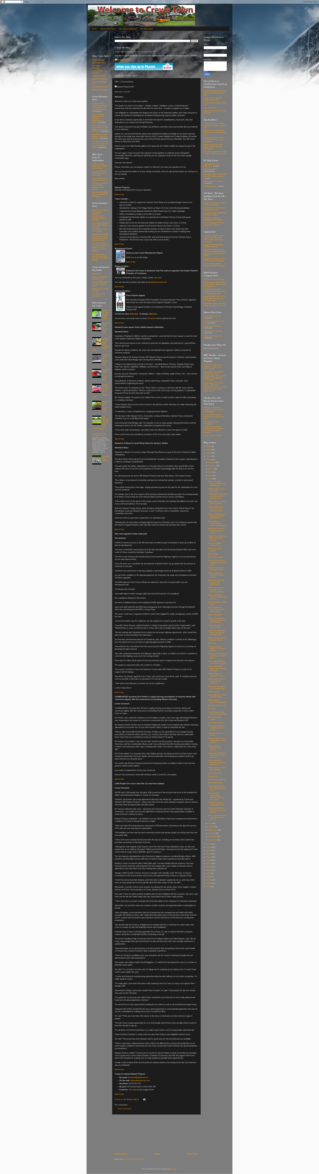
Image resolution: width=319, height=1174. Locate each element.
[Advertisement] (156, 1133)
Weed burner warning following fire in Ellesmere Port (214, 417)
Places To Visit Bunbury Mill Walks (105, 314)
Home (94, 28)
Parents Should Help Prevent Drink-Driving (217, 713)
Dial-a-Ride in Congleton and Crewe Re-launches (216, 523)
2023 (208, 877)
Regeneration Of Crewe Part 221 (105, 375)
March (211, 469)
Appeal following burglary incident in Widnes (214, 246)
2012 (208, 459)
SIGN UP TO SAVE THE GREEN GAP (216, 804)
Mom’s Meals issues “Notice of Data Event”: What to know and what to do (215, 284)
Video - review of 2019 (212, 436)
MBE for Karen (214, 692)
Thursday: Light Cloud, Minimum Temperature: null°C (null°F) (213, 367)
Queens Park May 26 (212, 326)
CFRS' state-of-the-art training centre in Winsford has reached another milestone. (214, 430)
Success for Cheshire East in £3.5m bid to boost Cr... (217, 755)
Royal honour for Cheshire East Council (214, 748)
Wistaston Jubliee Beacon (215, 549)
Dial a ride (212, 643)
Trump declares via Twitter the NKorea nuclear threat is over (215, 125)
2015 (208, 850)
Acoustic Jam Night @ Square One (99, 278)
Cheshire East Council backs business (216, 502)
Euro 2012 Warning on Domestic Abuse (217, 639)
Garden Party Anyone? (217, 779)
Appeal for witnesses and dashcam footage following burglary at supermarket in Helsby (214, 253)
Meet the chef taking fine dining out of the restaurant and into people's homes (100, 237)
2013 (208, 844)
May (210, 475)
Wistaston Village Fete (217, 705)
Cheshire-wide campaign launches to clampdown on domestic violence (100, 107)
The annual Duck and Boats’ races (99, 434)
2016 (208, 854)
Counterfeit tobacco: (216, 723)
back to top (119, 194)
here (154, 52)
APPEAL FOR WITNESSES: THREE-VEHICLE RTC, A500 (216, 796)
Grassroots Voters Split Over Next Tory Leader (215, 214)
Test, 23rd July (209, 108)
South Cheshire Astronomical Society (217, 701)
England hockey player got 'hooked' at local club (99, 166)
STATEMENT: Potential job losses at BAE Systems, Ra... (217, 496)
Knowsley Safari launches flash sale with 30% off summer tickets (100, 257)
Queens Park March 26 (213, 336)
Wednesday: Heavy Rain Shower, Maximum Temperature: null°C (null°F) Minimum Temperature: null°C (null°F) (215, 376)
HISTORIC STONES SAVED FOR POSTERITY (216, 582)
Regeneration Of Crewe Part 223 (105, 407)
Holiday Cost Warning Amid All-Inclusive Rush (214, 204)
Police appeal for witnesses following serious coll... (216, 762)
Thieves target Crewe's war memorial (217, 769)
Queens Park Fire (215, 773)
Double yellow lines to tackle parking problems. (216, 681)
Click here (133, 1090)
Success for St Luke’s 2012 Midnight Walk (216, 687)
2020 (208, 867)
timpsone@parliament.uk (138, 1077)
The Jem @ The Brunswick (98, 295)
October (211, 833)
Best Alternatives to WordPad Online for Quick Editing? (215, 175)
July (210, 823)
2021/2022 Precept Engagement (211, 423)
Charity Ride (213, 776)
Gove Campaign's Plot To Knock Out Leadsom (214, 224)
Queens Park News (108, 28)
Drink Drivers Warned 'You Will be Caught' (217, 662)
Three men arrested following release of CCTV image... (216, 620)
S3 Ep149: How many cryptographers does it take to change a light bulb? (214, 291)
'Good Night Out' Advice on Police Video (217, 696)
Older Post (192, 1154)
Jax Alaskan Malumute (97, 67)
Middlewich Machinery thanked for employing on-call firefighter (214, 410)
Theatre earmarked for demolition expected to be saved (100, 186)
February (212, 466)
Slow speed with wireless (213, 181)
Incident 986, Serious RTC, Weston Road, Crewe (217, 788)
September (213, 830)
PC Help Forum (147, 28)
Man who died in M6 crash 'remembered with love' (100, 194)
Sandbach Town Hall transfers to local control (216, 531)
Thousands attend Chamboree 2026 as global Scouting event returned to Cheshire (100, 247)
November (212, 836)
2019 (208, 863)
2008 (208, 446)
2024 (208, 880)
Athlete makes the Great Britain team (216, 675)
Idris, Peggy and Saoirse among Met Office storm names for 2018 (100, 129)
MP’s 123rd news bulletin (215, 718)
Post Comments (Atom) (134, 1159)
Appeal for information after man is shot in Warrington (214, 260)
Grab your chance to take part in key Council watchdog (216, 590)
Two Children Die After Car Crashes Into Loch (214, 209)
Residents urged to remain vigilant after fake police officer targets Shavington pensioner (214, 239)
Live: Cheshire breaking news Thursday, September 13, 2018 (98, 118)
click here (158, 278)
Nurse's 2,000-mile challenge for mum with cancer (99, 173)
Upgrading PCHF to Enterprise (211, 165)
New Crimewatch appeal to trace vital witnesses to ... (216, 484)
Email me (152, 318)
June (210, 479)
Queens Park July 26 (105, 458)
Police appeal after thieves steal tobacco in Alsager (217, 668)
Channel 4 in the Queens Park (214, 626)
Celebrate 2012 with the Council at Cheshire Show (217, 656)
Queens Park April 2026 (213, 331)
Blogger (174, 1169)
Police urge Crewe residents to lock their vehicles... (217, 597)
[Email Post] (144, 1099)
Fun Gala (211, 709)
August (211, 827)
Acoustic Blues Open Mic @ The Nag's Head (100, 284)
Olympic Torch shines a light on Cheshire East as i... (217, 538)
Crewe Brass (213, 554)
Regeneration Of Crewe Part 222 (105, 328)
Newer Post (121, 1154)
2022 (208, 873)
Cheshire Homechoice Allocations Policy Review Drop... (216, 516)
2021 (208, 870)
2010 (208, 453)
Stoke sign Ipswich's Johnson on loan (100, 179)
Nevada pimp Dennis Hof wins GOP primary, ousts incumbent (213, 140)
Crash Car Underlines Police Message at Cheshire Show (216, 633)
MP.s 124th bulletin (215, 783)
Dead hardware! (210, 186)
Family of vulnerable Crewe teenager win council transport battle (100, 145)
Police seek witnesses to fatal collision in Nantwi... (216, 728)
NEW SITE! (96, 274)
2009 (208, 450)
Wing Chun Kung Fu (100, 90)
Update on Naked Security (214, 279)
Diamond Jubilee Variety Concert (215, 544)
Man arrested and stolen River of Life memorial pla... (216, 609)
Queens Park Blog (99, 79)
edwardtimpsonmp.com (157, 282)
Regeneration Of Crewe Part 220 (105, 360)
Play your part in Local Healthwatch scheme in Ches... (217, 740)
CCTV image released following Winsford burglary (214, 265)
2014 (208, 847)
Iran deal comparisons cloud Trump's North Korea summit (215, 152)
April (210, 472)
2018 (208, 860)
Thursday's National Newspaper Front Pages (213, 219)
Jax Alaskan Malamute (128, 28)
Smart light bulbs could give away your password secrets (215, 304)
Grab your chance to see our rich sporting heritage (217, 810)
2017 (208, 857)
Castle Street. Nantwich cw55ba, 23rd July (213, 99)
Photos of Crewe (98, 76)
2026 (208, 887)
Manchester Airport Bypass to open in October (99, 136)
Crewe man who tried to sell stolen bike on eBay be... (217, 817)
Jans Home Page (99, 63)
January (211, 462)
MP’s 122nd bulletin (215, 557)
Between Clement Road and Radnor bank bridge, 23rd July (215, 93)
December (212, 840)
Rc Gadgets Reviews (100, 87)
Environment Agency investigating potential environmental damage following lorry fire (100, 215)
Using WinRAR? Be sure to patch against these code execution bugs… (214, 298)
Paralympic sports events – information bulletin (217, 649)
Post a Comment (124, 1109)
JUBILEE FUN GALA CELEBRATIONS (216, 569)
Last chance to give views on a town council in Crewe (215, 509)
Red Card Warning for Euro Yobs (216, 490)
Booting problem (210, 169)
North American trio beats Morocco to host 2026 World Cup (215, 132)
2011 (208, 456)
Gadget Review (98, 60)
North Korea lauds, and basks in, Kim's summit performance (213, 146)
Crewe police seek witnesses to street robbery (216, 575)
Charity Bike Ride (215, 615)
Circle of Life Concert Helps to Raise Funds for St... (217, 562)
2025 (208, 883)
